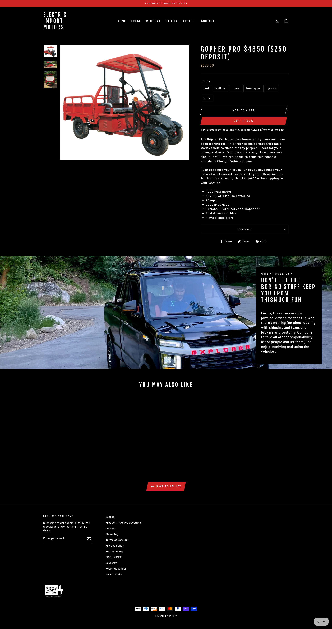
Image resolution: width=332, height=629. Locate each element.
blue (207, 98)
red (206, 88)
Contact (208, 21)
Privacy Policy (115, 545)
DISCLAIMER (114, 557)
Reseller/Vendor (116, 568)
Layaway (111, 562)
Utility (172, 21)
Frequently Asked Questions (124, 522)
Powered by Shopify (166, 615)
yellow (220, 88)
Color (206, 81)
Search (110, 516)
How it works (114, 574)
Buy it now (244, 120)
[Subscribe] (89, 538)
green (271, 88)
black (236, 88)
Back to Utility (168, 486)
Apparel (189, 21)
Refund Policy (114, 551)
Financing (112, 534)
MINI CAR (153, 21)
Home (121, 21)
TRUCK (136, 21)
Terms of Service (117, 539)
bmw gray (253, 88)
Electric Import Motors (55, 21)
